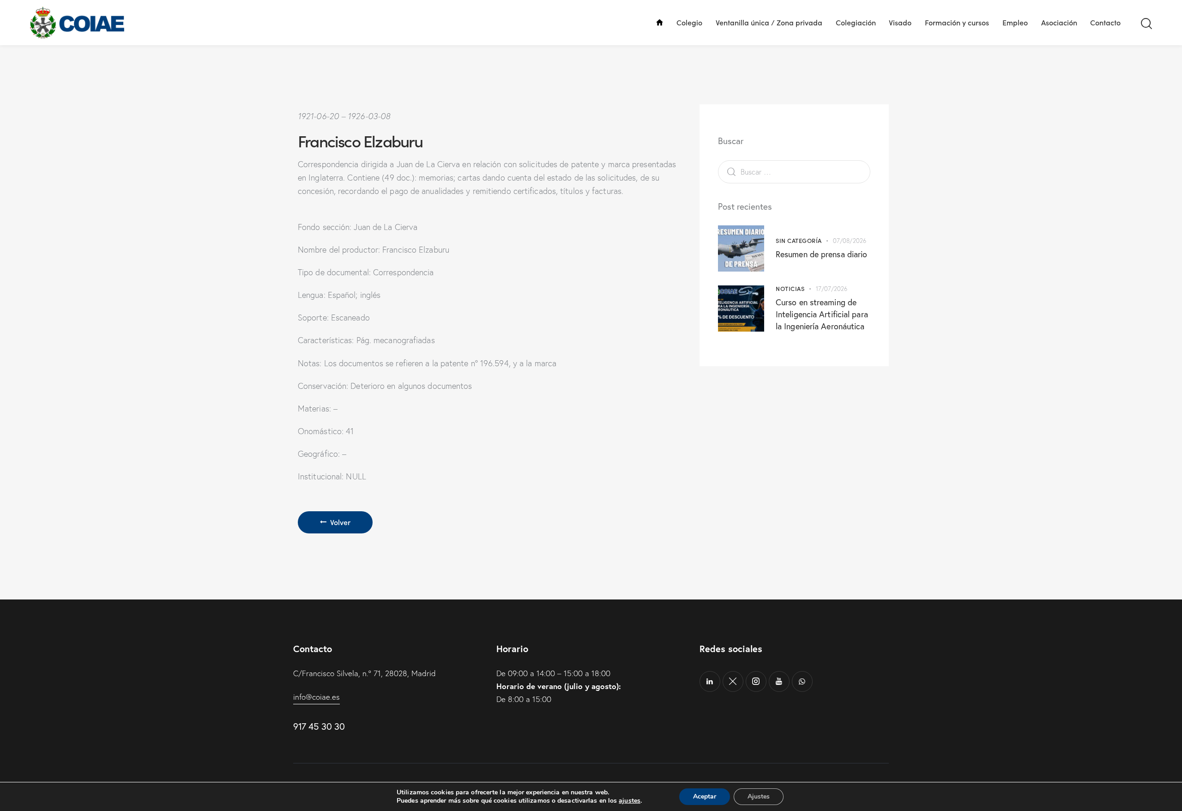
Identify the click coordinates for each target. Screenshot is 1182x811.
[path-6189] (733, 681)
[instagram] (756, 681)
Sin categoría (799, 240)
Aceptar (704, 796)
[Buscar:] (794, 171)
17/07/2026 (832, 288)
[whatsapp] (802, 681)
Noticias (790, 288)
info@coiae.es (316, 697)
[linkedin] (710, 681)
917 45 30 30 (318, 726)
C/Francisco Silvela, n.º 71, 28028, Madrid (364, 673)
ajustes (629, 801)
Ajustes (759, 796)
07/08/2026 (849, 240)
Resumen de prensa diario (821, 254)
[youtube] (779, 681)
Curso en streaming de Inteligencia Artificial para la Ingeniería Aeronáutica (822, 314)
